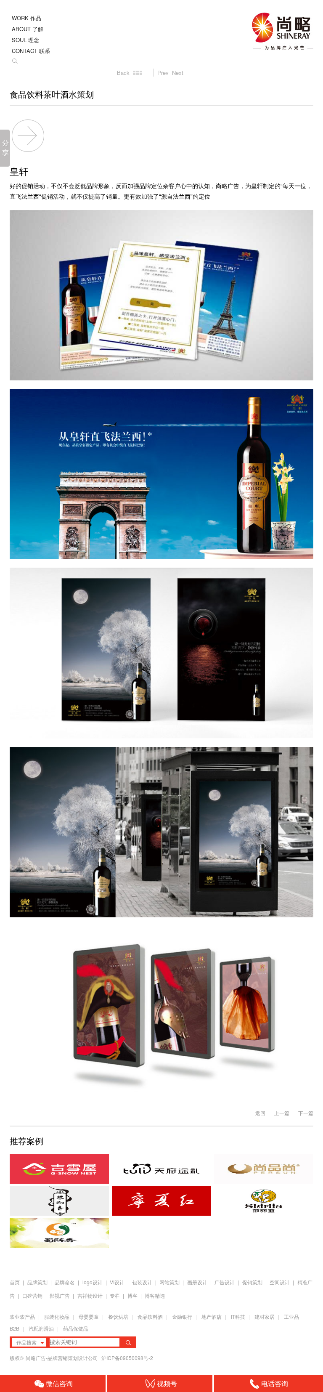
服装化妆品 (56, 1316)
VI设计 (117, 1282)
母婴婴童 (89, 1316)
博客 (132, 1295)
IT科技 (238, 1316)
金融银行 (182, 1316)
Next (177, 73)
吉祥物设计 (90, 1295)
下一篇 (305, 1112)
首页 (15, 1282)
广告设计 (224, 1282)
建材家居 (264, 1316)
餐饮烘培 (118, 1316)
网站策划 (169, 1282)
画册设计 (197, 1282)
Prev (163, 73)
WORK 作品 (26, 18)
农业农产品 (22, 1316)
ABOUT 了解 (27, 29)
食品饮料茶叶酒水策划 (52, 94)
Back (123, 73)
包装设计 (142, 1282)
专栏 (115, 1295)
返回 (260, 1112)
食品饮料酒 (150, 1316)
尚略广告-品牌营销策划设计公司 (62, 1357)
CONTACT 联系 (31, 51)
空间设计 (280, 1282)
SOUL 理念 (25, 40)
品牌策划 (37, 1282)
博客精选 (155, 1295)
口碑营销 (32, 1295)
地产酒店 (211, 1316)
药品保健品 (75, 1328)
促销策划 (252, 1282)
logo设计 (92, 1282)
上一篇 (281, 1112)
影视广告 (60, 1295)
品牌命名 (65, 1282)
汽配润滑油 (41, 1328)
